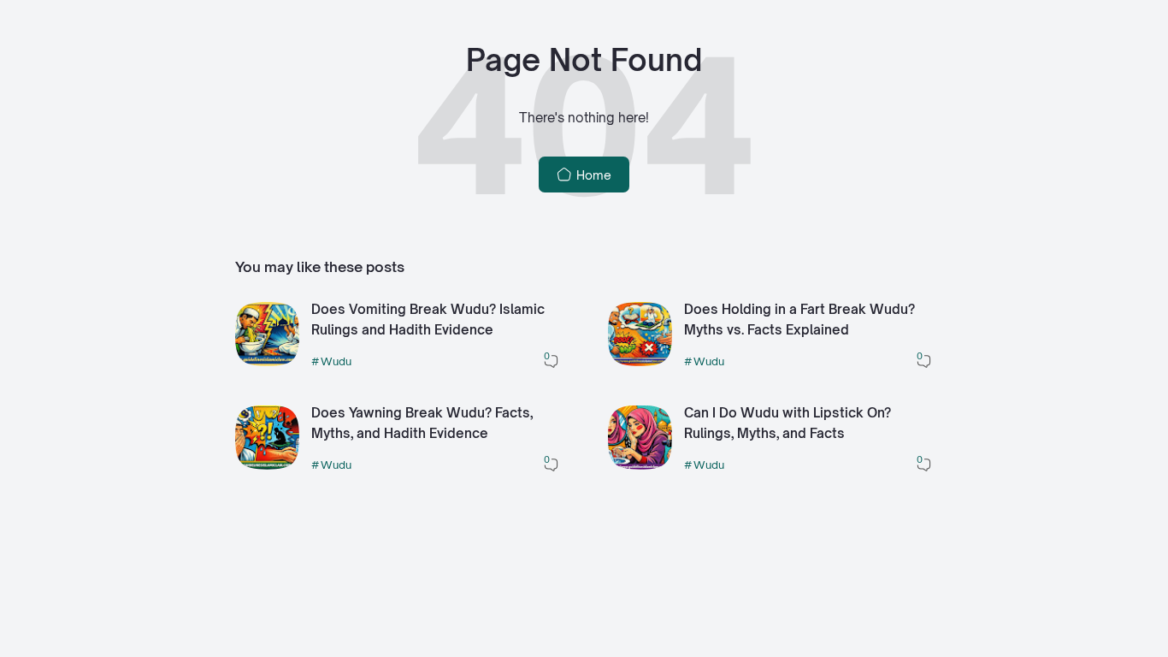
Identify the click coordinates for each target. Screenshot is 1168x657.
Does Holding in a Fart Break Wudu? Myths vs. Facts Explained (799, 320)
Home (592, 175)
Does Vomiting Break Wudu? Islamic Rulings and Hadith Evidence (428, 320)
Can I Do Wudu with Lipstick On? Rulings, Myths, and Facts (787, 423)
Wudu (336, 361)
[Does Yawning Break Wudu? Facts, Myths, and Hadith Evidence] (267, 465)
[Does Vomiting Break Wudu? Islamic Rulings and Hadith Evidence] (267, 361)
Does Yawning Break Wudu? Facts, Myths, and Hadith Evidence (422, 423)
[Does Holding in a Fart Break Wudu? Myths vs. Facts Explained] (640, 361)
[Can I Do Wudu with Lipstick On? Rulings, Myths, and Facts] (640, 465)
